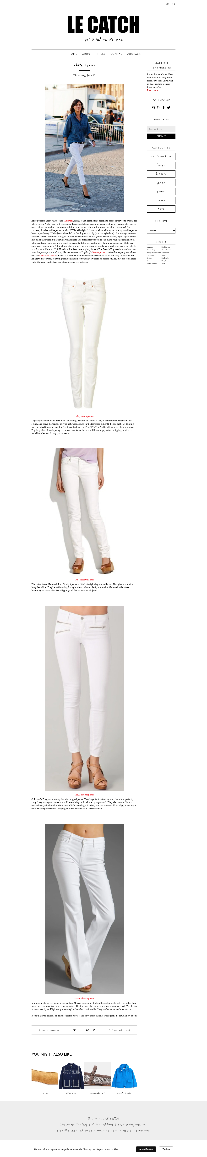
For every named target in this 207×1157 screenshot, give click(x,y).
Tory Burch (166, 261)
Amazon (150, 247)
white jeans (84, 65)
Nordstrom (165, 253)
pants (161, 191)
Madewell (165, 258)
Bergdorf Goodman (154, 253)
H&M (163, 255)
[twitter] (169, 108)
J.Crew (149, 258)
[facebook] (164, 108)
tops (161, 209)
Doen (163, 264)
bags (161, 165)
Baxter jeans (98, 252)
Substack (134, 54)
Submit (161, 136)
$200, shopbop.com (84, 998)
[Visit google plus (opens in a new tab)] (87, 1030)
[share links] (167, 4)
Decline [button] (166, 1149)
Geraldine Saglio (47, 255)
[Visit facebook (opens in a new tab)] (81, 1030)
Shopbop (150, 255)
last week (68, 220)
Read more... (153, 90)
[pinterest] (158, 108)
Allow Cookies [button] (146, 1149)
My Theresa (166, 247)
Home (73, 54)
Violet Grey (151, 250)
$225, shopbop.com (84, 794)
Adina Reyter (152, 264)
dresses (161, 174)
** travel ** (161, 156)
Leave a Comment (49, 1030)
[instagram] (153, 108)
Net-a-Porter (166, 250)
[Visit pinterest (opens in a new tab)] (94, 1030)
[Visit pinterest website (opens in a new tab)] (39, 91)
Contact (117, 54)
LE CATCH (103, 24)
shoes (161, 200)
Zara (148, 261)
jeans (161, 183)
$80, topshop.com (84, 416)
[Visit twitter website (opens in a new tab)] (74, 1030)
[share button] (173, 4)
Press (101, 54)
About (87, 54)
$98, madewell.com (84, 579)
